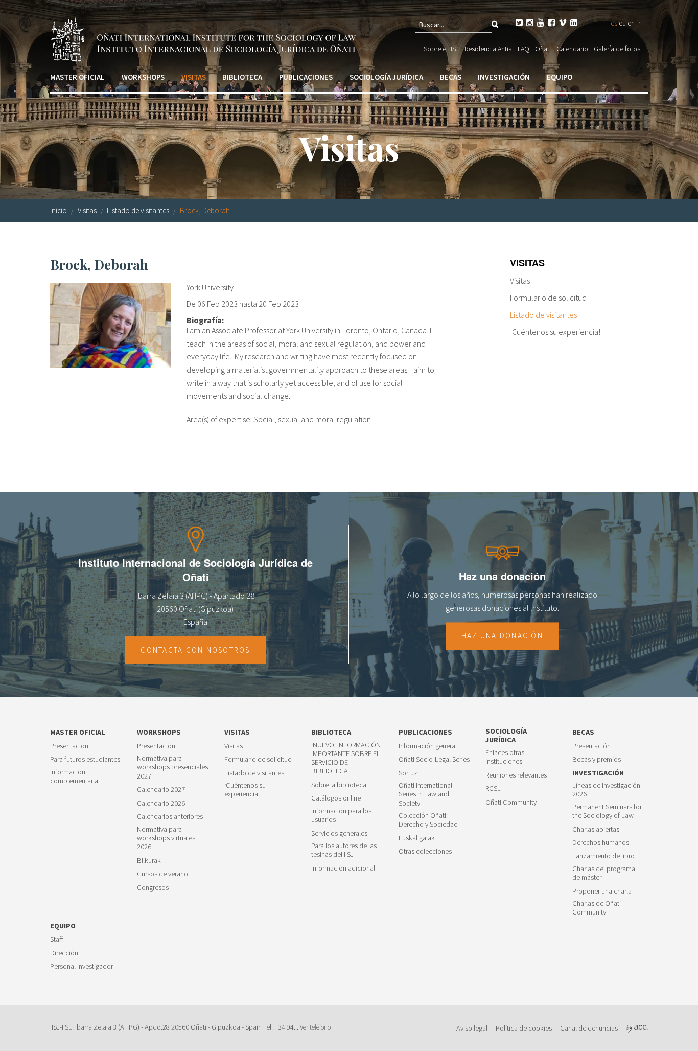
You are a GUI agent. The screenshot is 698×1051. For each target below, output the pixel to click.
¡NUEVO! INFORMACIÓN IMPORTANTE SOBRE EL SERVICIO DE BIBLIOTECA (346, 758)
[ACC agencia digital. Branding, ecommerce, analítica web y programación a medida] (637, 1028)
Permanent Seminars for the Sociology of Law (607, 811)
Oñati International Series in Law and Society (425, 794)
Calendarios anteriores (170, 816)
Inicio (58, 210)
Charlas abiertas (595, 829)
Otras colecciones (425, 851)
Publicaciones (306, 77)
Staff (56, 939)
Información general (428, 746)
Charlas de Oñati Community (596, 908)
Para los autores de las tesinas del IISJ (344, 850)
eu (622, 23)
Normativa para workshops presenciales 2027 (172, 767)
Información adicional (343, 868)
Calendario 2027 (161, 789)
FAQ (523, 48)
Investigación (504, 77)
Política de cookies (524, 1028)
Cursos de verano (162, 874)
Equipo (559, 77)
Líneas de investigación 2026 (606, 789)
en (631, 23)
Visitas (193, 77)
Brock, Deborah (205, 210)
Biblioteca (242, 77)
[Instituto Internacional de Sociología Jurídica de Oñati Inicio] (205, 38)
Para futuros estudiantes (85, 759)
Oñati (543, 48)
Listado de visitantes (138, 210)
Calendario (572, 48)
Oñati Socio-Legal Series (434, 759)
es (614, 23)
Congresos (153, 887)
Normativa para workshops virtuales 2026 (166, 838)
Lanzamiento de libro (603, 856)
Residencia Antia (488, 48)
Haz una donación (502, 636)
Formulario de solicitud (548, 297)
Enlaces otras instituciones (504, 757)
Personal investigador (81, 966)
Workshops (143, 77)
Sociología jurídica (386, 77)
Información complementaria (74, 776)
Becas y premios (596, 759)
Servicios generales (339, 833)
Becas (450, 77)
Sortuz (408, 773)
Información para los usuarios (341, 815)
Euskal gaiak (417, 838)
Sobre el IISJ (441, 48)
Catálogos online (336, 798)
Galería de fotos (617, 48)
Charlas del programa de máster (603, 873)
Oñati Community (511, 802)
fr (638, 23)
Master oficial (77, 77)
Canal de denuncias (589, 1028)
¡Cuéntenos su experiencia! (555, 332)
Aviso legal (471, 1028)
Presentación (69, 746)
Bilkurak (149, 860)
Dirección (64, 953)
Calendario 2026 (161, 803)
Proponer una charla (602, 891)
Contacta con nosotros (195, 649)
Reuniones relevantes (516, 775)
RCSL (493, 788)
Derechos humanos (600, 842)
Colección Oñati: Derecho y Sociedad (428, 820)
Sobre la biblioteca (338, 785)
